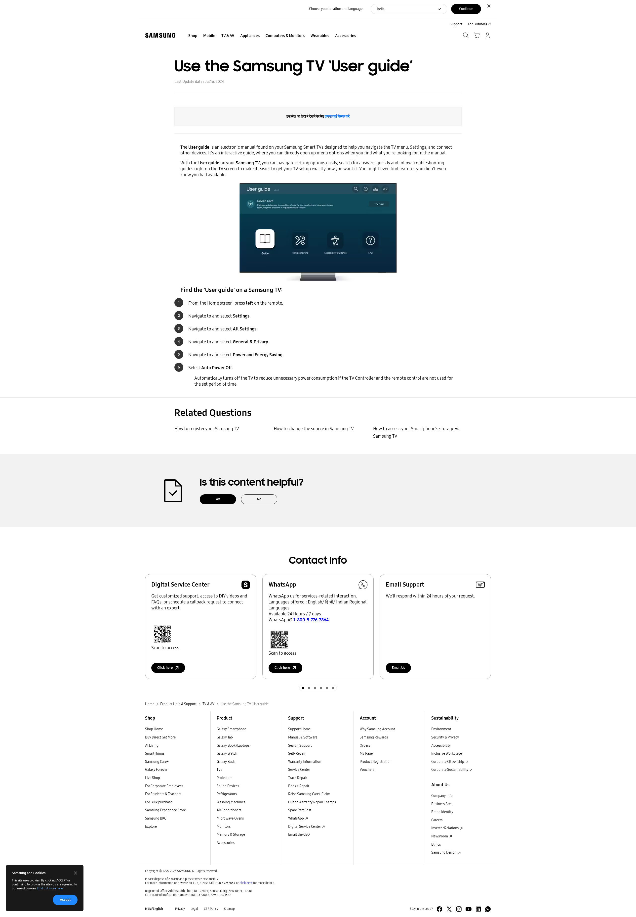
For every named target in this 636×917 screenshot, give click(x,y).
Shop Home (154, 729)
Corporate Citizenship (448, 762)
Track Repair (297, 778)
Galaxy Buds (226, 762)
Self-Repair (297, 753)
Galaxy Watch (227, 753)
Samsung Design (444, 852)
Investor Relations (445, 828)
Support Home (299, 729)
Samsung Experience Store (165, 810)
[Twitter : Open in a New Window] (449, 909)
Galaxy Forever (156, 770)
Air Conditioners (229, 810)
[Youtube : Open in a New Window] (469, 909)
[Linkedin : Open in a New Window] (478, 909)
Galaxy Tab (225, 737)
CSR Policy (211, 909)
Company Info (442, 796)
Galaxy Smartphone (231, 729)
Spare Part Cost (299, 810)
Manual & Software (302, 737)
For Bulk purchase (158, 802)
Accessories (226, 843)
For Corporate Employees (164, 786)
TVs (219, 770)
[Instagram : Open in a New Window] (459, 909)
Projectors (224, 778)
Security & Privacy (445, 737)
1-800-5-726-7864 (311, 620)
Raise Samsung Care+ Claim (309, 794)
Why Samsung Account (377, 729)
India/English (154, 909)
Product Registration (376, 762)
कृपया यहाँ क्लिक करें (337, 116)
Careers (436, 820)
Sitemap (229, 909)
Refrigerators (227, 794)
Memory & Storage (231, 834)
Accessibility (441, 745)
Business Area (441, 804)
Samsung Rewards (374, 737)
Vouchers (367, 770)
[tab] (303, 688)
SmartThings (154, 753)
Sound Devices (228, 786)
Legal (194, 909)
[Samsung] (160, 35)
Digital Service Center (304, 827)
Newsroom (440, 836)
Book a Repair (298, 786)
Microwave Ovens (230, 818)
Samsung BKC (155, 818)
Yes (217, 499)
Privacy (180, 909)
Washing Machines (231, 802)
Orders (365, 745)
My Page (366, 753)
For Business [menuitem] (477, 24)
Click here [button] (165, 668)
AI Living (152, 745)
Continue (466, 9)
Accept (65, 900)
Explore (151, 827)
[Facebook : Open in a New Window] (439, 909)
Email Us (398, 668)
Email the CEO (299, 834)
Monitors (224, 827)
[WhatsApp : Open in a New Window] (488, 909)
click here (245, 883)
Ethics (436, 844)
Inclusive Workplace (446, 753)
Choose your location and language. (336, 9)
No (259, 499)
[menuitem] (192, 36)
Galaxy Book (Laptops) (233, 745)
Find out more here (50, 888)
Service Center (299, 770)
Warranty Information (304, 762)
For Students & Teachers (163, 794)
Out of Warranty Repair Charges (312, 802)
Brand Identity (442, 812)
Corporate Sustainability (450, 770)
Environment (441, 729)
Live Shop (152, 778)
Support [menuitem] (456, 24)
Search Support (300, 745)
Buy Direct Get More (160, 737)
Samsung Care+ (157, 762)
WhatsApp (296, 818)
